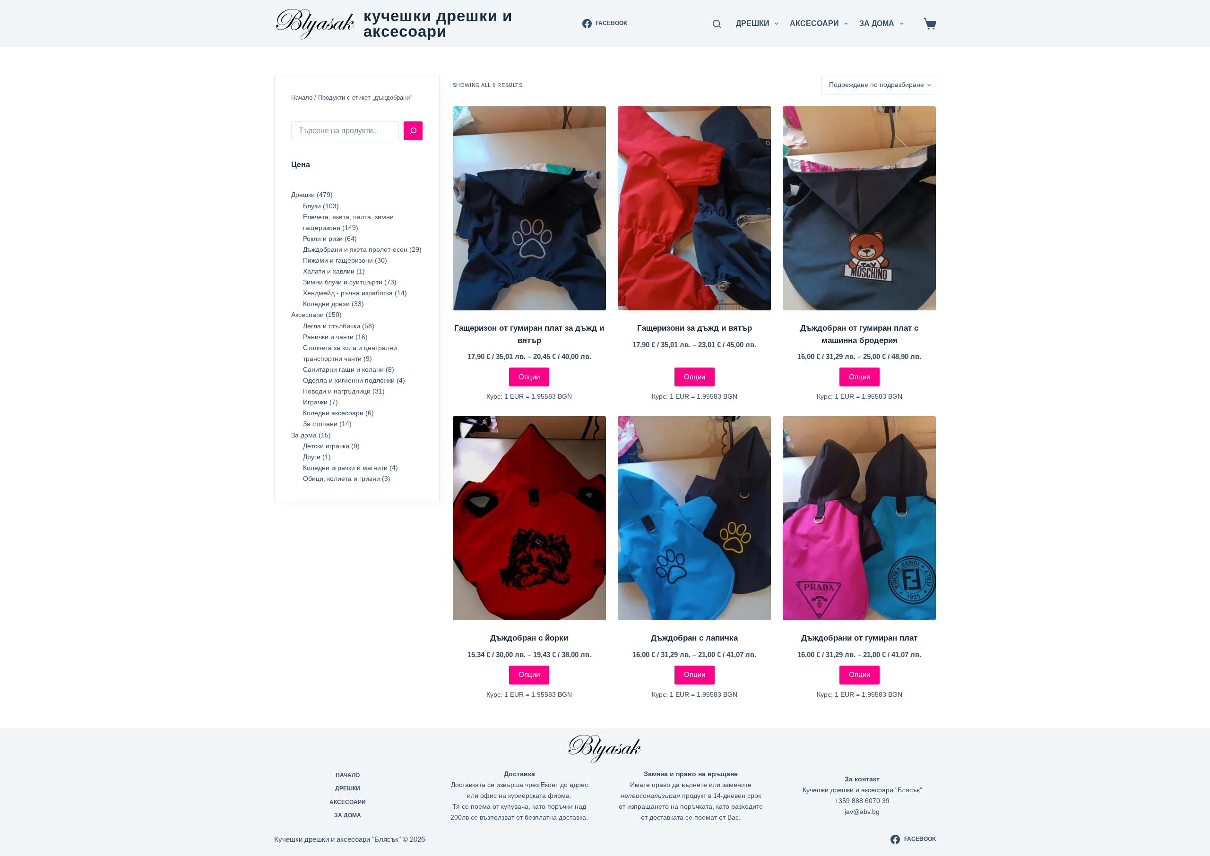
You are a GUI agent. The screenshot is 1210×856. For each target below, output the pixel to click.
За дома (876, 23)
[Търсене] (413, 130)
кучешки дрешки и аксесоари (437, 23)
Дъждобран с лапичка (694, 637)
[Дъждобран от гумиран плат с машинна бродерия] (859, 208)
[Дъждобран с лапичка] (694, 518)
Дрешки (752, 23)
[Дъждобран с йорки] (529, 518)
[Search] (717, 24)
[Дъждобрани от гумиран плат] (859, 518)
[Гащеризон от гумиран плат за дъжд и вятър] (529, 208)
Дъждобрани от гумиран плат (859, 637)
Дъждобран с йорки (529, 637)
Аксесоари (814, 23)
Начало (301, 97)
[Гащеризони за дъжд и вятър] (694, 208)
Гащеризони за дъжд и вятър (694, 328)
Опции (529, 377)
